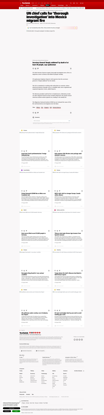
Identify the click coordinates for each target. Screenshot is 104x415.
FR (35, 332)
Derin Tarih (32, 403)
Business (32, 377)
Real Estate (32, 379)
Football (64, 376)
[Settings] (70, 5)
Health (53, 383)
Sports (65, 373)
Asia (20, 379)
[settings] (77, 3)
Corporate (22, 394)
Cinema (53, 379)
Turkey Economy (33, 380)
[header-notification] (74, 3)
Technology (44, 373)
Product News (44, 380)
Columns (65, 370)
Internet (43, 377)
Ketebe (27, 403)
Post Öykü (45, 403)
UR (39, 332)
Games (42, 376)
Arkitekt (41, 403)
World (32, 10)
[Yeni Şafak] (26, 3)
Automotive (32, 376)
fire (42, 107)
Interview (54, 385)
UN (51, 107)
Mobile (42, 379)
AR (33, 332)
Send (69, 120)
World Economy (33, 382)
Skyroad (37, 403)
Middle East (22, 382)
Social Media (43, 383)
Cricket (64, 383)
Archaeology (54, 376)
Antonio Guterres (57, 107)
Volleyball (65, 379)
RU (37, 332)
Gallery (54, 370)
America (21, 377)
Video (42, 370)
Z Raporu (23, 403)
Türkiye (32, 370)
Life (53, 373)
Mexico (38, 107)
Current (53, 382)
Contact (28, 394)
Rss (33, 394)
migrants (47, 107)
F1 (63, 382)
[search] (71, 3)
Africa (21, 376)
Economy (32, 373)
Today (21, 370)
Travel (53, 386)
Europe (36, 10)
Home (28, 10)
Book (53, 377)
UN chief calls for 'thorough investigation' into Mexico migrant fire (51, 10)
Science (43, 382)
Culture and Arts (55, 380)
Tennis (64, 380)
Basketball (65, 377)
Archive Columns (78, 370)
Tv (52, 388)
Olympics (65, 385)
